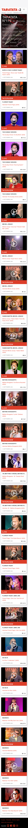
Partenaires (8, 820)
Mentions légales (16, 820)
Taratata (4, 13)
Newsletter (3, 826)
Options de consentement (7, 822)
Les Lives (9, 13)
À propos (3, 820)
